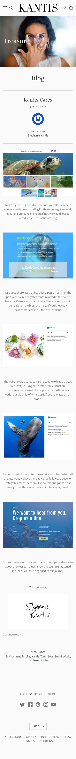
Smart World (62, 656)
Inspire (26, 656)
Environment (13, 656)
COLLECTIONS (13, 736)
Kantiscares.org (48, 218)
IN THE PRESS (50, 736)
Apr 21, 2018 (38, 107)
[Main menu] (5, 8)
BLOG (67, 736)
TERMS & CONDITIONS (38, 741)
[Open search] (11, 8)
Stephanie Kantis (38, 660)
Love (50, 656)
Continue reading (13, 635)
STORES (31, 736)
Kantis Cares (39, 656)
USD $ (36, 726)
